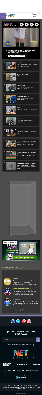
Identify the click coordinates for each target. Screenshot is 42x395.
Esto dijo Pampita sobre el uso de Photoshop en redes (27, 65)
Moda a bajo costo (23, 130)
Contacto (21, 364)
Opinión (19, 63)
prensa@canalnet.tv (28, 358)
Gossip (15, 278)
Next (21, 310)
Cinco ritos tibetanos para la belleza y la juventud (25, 121)
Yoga (18, 118)
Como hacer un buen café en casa (27, 109)
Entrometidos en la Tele (22, 289)
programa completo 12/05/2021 (27, 141)
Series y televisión (23, 96)
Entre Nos (16, 299)
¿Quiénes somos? (6, 364)
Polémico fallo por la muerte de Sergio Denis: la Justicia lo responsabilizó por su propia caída (25, 282)
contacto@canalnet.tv (14, 358)
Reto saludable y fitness (24, 76)
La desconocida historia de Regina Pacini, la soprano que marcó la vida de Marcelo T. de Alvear (25, 303)
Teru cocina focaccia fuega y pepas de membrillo (25, 87)
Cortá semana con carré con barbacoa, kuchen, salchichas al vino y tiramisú (26, 144)
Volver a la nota (17, 56)
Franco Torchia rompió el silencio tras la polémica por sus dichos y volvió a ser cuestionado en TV (24, 293)
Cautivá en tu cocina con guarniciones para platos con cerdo (25, 155)
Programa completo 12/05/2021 (27, 152)
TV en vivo (35, 15)
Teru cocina (21, 85)
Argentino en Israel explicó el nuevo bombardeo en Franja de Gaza (26, 166)
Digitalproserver (21, 393)
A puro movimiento (23, 74)
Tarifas (36, 364)
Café (18, 107)
